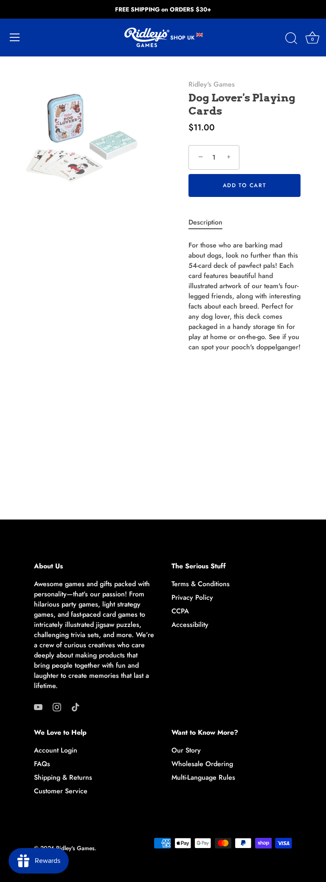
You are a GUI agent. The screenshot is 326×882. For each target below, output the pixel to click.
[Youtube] (38, 706)
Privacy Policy (192, 597)
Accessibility (189, 624)
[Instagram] (57, 706)
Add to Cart (245, 185)
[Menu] (15, 37)
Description (205, 222)
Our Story (186, 750)
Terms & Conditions (200, 584)
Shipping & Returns (63, 777)
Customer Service (60, 791)
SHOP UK (183, 38)
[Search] (291, 38)
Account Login (55, 750)
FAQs (42, 764)
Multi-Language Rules (203, 777)
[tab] (209, 222)
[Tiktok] (75, 706)
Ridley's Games (211, 84)
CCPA (180, 611)
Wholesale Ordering (202, 764)
